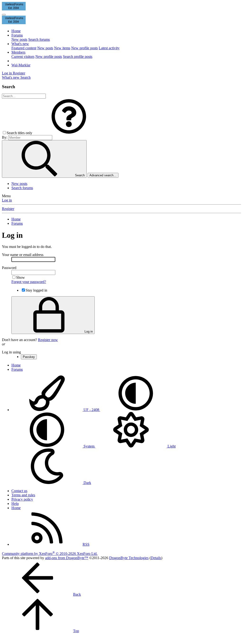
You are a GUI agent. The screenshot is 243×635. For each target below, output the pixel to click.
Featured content (23, 48)
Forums (17, 35)
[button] (68, 133)
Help (15, 504)
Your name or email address (22, 255)
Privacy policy (22, 499)
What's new (20, 44)
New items (62, 48)
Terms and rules (23, 495)
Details (156, 558)
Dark (87, 483)
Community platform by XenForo (50, 554)
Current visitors (22, 57)
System (89, 446)
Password (9, 268)
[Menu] (4, 14)
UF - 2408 (91, 410)
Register (8, 209)
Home (16, 31)
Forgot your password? (28, 282)
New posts (19, 39)
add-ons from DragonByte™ (66, 558)
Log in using (11, 352)
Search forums (39, 39)
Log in (7, 200)
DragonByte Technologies (129, 558)
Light (171, 446)
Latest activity (109, 48)
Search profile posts (77, 57)
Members (18, 52)
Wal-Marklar (20, 65)
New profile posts (84, 48)
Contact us (19, 491)
